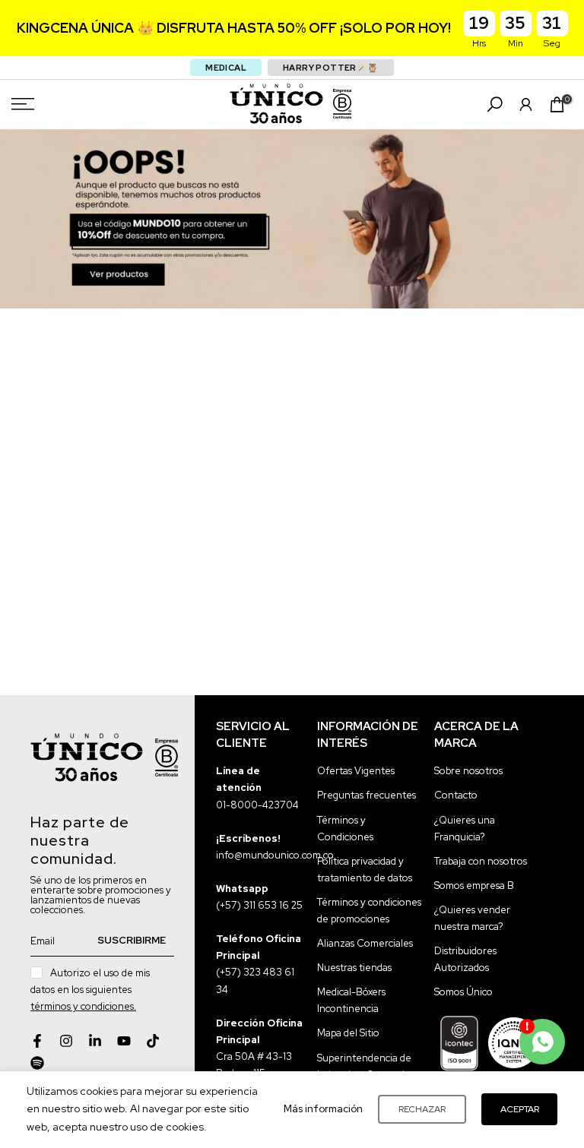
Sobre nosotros (468, 770)
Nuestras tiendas (354, 967)
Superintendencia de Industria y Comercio (364, 1066)
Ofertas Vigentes (356, 770)
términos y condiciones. (83, 1006)
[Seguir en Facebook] (37, 1041)
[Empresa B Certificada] (342, 104)
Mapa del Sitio (348, 1032)
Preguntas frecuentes (366, 795)
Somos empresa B (474, 885)
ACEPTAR (519, 1109)
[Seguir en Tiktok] (153, 1041)
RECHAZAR (422, 1109)
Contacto (456, 795)
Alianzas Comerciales (365, 943)
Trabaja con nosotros (480, 861)
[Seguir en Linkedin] (95, 1041)
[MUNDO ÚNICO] (276, 104)
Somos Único (463, 991)
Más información (323, 1108)
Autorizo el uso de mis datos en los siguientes (90, 989)
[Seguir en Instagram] (66, 1041)
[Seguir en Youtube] (124, 1041)
